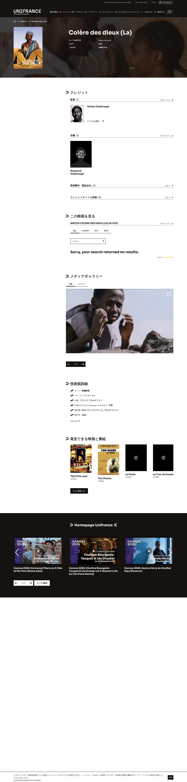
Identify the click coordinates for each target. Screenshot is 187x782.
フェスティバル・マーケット (86, 12)
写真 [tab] (70, 284)
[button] (169, 294)
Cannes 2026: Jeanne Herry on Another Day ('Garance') (92, 570)
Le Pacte (130, 474)
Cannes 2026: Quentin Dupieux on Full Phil (147, 570)
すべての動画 (42, 583)
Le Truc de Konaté (163, 474)
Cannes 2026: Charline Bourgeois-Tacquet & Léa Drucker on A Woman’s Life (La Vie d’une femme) (38, 571)
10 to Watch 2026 (141, 2)
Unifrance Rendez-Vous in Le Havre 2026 (117, 2)
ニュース (66, 12)
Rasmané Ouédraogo (77, 172)
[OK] (170, 777)
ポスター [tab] (81, 284)
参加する (160, 12)
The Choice (105, 478)
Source (160, 257)
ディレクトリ (108, 12)
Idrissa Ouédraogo (104, 40)
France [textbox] (75, 241)
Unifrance (148, 12)
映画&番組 (54, 12)
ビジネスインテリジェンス (129, 12)
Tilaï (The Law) (78, 476)
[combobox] (88, 241)
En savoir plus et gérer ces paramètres (27, 780)
